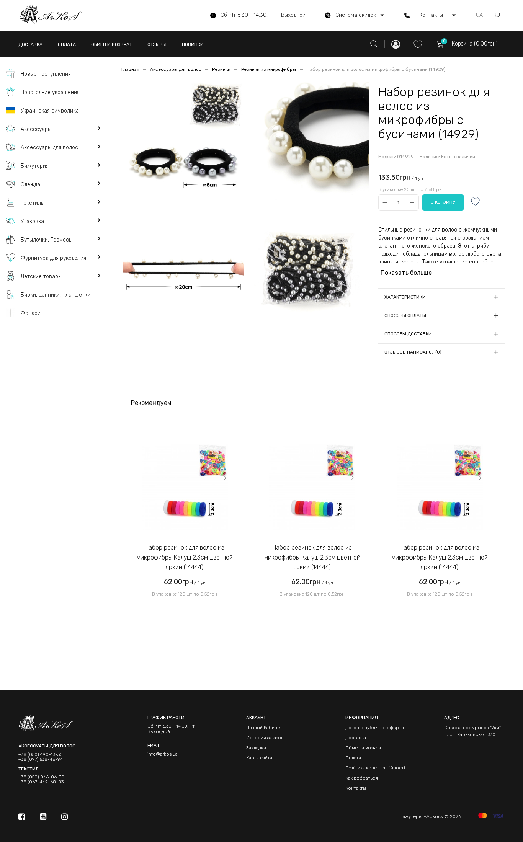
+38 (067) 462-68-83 (41, 782)
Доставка (355, 737)
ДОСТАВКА (30, 44)
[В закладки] (475, 202)
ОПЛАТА (67, 44)
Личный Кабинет (264, 727)
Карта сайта (259, 757)
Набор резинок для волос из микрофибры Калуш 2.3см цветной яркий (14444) (185, 557)
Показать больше (406, 272)
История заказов (265, 737)
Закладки (256, 748)
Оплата (353, 757)
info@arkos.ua (162, 754)
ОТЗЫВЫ (157, 44)
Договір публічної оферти (374, 727)
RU (496, 15)
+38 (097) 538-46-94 (40, 759)
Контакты (355, 788)
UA (479, 15)
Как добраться (361, 778)
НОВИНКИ (193, 44)
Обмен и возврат (364, 748)
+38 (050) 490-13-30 (40, 754)
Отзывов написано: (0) (412, 352)
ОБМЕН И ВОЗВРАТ (111, 44)
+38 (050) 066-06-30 (41, 777)
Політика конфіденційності (375, 767)
